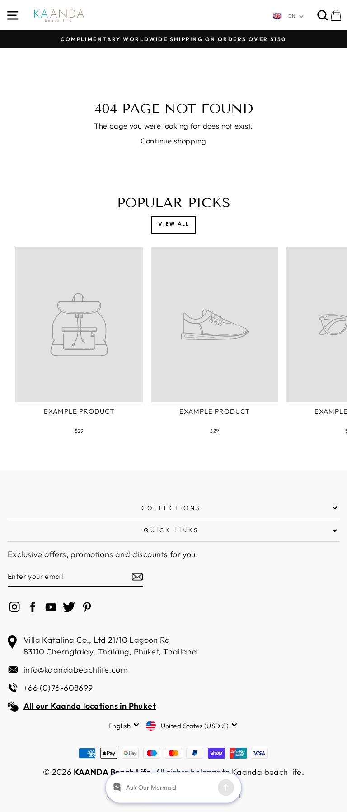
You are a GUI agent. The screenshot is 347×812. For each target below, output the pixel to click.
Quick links (171, 530)
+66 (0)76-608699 (58, 688)
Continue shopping (173, 140)
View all (173, 224)
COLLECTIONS (171, 507)
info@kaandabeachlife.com (75, 669)
